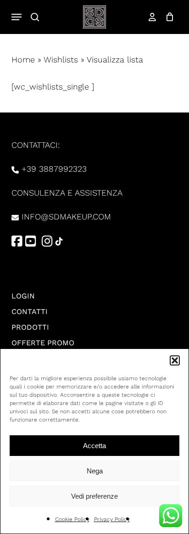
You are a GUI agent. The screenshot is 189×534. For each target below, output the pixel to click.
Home (23, 59)
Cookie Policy (72, 519)
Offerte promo (42, 342)
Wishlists (61, 59)
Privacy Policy (112, 519)
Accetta (94, 446)
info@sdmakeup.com (66, 216)
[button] (174, 360)
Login (23, 296)
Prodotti (30, 327)
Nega (95, 471)
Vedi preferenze (94, 496)
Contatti (29, 311)
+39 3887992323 (54, 169)
